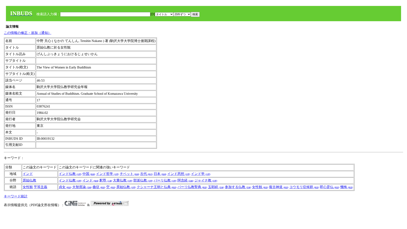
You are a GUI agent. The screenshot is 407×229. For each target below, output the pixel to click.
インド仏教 (70, 174)
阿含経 (185, 180)
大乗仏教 (122, 180)
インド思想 (178, 174)
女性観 (28, 187)
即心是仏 (329, 187)
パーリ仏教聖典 (192, 187)
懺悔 (346, 187)
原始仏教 (29, 180)
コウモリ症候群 (304, 187)
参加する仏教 (238, 187)
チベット (129, 174)
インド (28, 174)
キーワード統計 (16, 196)
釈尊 (105, 180)
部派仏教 (143, 180)
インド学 (200, 174)
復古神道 (279, 187)
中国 (88, 174)
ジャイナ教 (205, 180)
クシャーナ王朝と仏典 (157, 187)
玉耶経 (216, 187)
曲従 (99, 187)
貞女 (65, 187)
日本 (160, 174)
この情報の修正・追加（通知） (27, 33)
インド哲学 (107, 174)
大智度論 (82, 187)
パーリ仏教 (165, 180)
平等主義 (40, 187)
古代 (146, 174)
